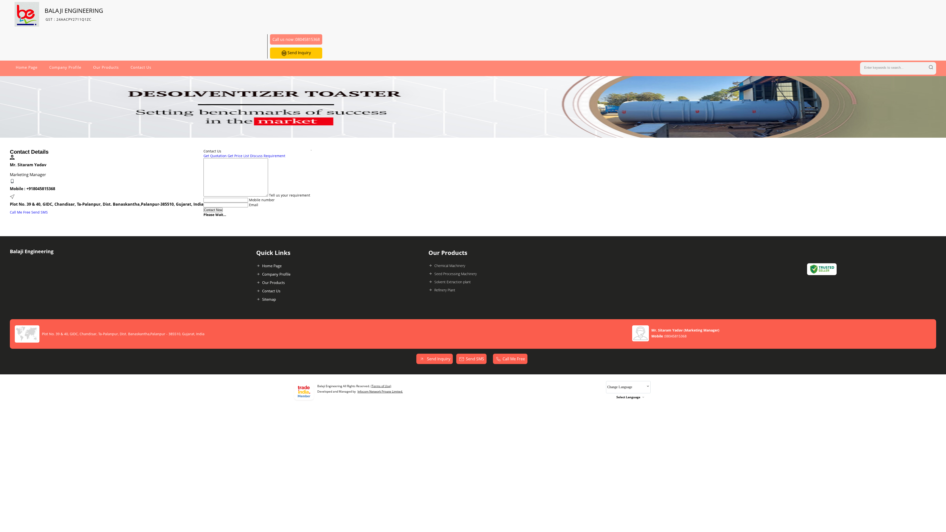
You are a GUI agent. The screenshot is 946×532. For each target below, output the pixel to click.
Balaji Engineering (74, 14)
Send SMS (39, 212)
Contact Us (141, 67)
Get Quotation (215, 155)
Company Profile (65, 67)
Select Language (628, 397)
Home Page (26, 67)
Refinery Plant (444, 290)
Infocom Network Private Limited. (380, 391)
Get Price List (238, 155)
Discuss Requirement (267, 155)
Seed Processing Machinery (455, 273)
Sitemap (269, 299)
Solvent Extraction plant (452, 282)
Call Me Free (20, 212)
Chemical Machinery (449, 265)
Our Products (106, 67)
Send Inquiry (299, 52)
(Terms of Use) (381, 386)
